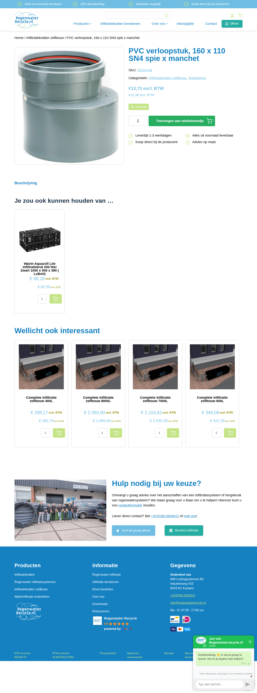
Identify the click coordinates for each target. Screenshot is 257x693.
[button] (117, 158)
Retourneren (100, 611)
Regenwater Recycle (120, 618)
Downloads (100, 604)
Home (19, 38)
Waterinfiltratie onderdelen (31, 596)
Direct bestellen (102, 589)
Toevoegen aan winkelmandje (180, 121)
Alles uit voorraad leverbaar (43, 4)
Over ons (98, 596)
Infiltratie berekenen (105, 582)
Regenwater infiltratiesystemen (35, 582)
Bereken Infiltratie (186, 530)
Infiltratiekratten (24, 574)
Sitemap (169, 653)
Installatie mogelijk (148, 4)
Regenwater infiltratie (106, 574)
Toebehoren (197, 78)
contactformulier (130, 505)
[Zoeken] (166, 16)
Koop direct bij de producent (210, 4)
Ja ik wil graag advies (136, 530)
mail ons (190, 516)
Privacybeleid (108, 653)
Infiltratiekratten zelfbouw (45, 38)
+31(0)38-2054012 (165, 516)
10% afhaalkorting (92, 4)
